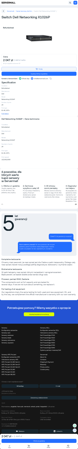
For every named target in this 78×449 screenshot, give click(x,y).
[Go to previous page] (3, 11)
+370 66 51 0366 (7, 391)
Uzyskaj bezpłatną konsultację (39, 314)
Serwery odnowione (8, 340)
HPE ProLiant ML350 (8, 374)
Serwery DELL (45, 328)
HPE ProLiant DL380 (8, 369)
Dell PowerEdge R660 (47, 338)
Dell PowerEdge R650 (47, 343)
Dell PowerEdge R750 (47, 340)
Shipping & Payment (47, 362)
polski (38, 406)
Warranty (43, 364)
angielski (14, 406)
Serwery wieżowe (8, 335)
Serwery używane (8, 343)
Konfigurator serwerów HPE (11, 357)
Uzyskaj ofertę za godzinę (39, 74)
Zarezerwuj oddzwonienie (39, 398)
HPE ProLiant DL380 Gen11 (11, 362)
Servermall (43, 354)
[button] (75, 204)
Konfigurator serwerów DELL (49, 330)
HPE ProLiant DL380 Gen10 (11, 364)
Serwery (4, 328)
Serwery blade (6, 338)
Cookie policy (44, 369)
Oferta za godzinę (39, 441)
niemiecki (27, 406)
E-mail (58, 386)
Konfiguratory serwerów (9, 330)
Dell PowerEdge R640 (47, 348)
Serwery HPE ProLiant (9, 354)
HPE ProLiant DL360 (8, 372)
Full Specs (5, 114)
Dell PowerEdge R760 (47, 335)
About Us (43, 357)
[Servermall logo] (8, 3)
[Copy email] (51, 78)
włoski (33, 406)
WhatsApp (20, 386)
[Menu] (75, 3)
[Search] (70, 3)
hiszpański (43, 406)
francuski (20, 406)
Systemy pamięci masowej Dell (50, 350)
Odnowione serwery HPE (10, 359)
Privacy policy (44, 367)
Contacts (43, 359)
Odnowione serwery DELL (48, 333)
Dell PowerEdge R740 (47, 345)
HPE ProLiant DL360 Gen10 (11, 367)
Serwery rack (6, 333)
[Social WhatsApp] (75, 426)
